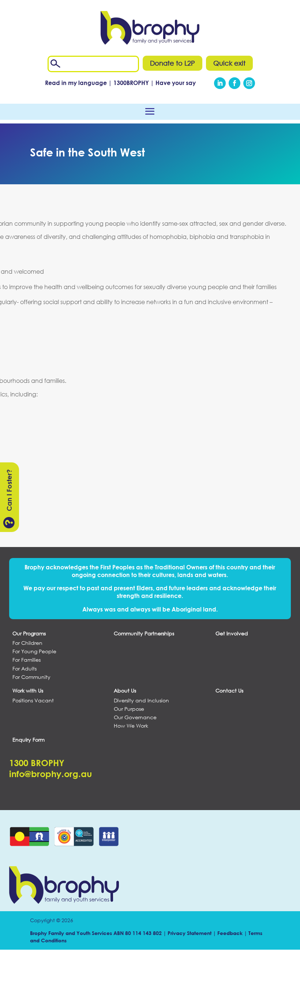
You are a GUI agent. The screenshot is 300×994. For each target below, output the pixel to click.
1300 (131, 82)
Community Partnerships (144, 633)
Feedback (230, 933)
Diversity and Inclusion (141, 700)
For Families (26, 660)
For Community (31, 677)
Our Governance (135, 717)
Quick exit (229, 63)
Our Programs (29, 633)
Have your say (175, 82)
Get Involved (231, 633)
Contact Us (229, 690)
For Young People (34, 651)
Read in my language (76, 82)
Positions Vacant (33, 700)
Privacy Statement (189, 933)
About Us (125, 690)
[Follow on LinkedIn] (220, 83)
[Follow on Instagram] (249, 83)
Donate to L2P (172, 63)
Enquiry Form (28, 739)
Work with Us (27, 690)
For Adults (24, 668)
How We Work (131, 726)
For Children (27, 643)
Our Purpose (129, 709)
